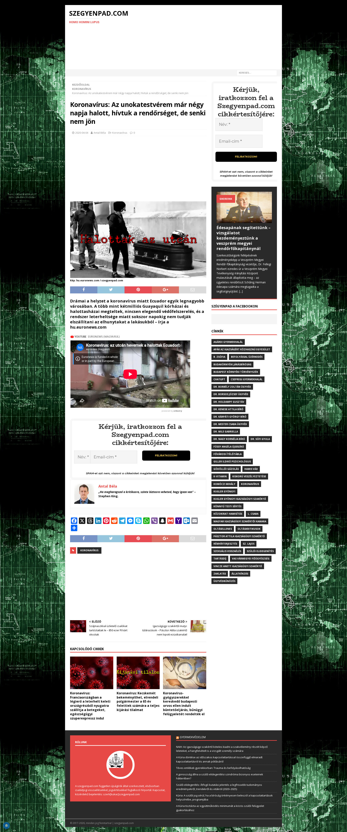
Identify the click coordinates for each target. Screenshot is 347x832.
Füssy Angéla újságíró (228, 446)
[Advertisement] (208, 37)
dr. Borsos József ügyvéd (230, 394)
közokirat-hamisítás (227, 513)
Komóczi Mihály (224, 484)
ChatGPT (219, 379)
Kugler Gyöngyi (224, 491)
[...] (241, 291)
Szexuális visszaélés (227, 551)
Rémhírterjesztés (225, 543)
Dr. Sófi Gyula (260, 439)
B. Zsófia (219, 357)
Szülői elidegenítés (260, 551)
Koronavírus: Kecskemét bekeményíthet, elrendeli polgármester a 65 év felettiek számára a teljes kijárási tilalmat (138, 701)
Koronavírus (119, 132)
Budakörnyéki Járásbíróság (232, 364)
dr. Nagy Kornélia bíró (229, 439)
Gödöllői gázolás (226, 469)
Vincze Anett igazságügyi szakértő (237, 566)
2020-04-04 (81, 132)
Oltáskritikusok (249, 529)
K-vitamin (220, 476)
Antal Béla (100, 132)
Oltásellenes (222, 529)
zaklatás (219, 573)
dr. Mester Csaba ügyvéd (230, 424)
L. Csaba (253, 513)
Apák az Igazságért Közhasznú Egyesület (241, 349)
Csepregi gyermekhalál (246, 379)
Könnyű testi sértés (227, 506)
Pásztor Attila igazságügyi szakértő (239, 536)
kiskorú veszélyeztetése (249, 476)
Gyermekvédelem (193, 737)
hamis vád (251, 469)
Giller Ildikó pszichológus (232, 461)
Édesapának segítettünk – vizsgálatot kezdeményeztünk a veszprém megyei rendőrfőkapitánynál (243, 238)
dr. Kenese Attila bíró (228, 409)
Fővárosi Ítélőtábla (227, 454)
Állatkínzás (240, 573)
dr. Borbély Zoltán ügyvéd (232, 386)
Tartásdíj (219, 558)
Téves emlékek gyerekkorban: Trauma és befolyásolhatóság (213, 768)
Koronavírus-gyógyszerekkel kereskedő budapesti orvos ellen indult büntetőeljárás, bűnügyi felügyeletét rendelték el (184, 703)
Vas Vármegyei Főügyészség (250, 558)
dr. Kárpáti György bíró (229, 416)
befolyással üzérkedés (246, 357)
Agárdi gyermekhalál (228, 342)
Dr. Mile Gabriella (225, 431)
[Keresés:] (257, 72)
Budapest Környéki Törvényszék (235, 372)
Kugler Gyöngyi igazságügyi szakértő (239, 499)
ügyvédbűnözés (224, 581)
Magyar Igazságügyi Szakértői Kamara (239, 521)
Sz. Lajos (248, 543)
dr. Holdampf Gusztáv (228, 402)
